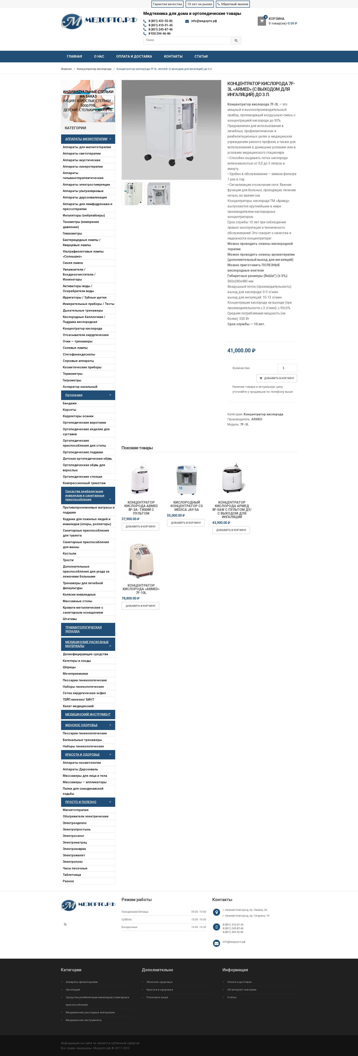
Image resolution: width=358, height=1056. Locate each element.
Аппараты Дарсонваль (80, 769)
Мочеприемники (75, 673)
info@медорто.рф (234, 941)
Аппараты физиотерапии (82, 982)
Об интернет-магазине (241, 989)
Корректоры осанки (78, 416)
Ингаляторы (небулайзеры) (84, 215)
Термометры (72, 374)
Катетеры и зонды (77, 661)
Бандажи (70, 403)
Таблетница (72, 875)
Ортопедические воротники (84, 422)
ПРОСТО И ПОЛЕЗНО (80, 802)
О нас (99, 56)
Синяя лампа (73, 263)
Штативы (70, 619)
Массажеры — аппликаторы (84, 782)
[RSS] (65, 924)
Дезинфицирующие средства (85, 654)
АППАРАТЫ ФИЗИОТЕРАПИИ (86, 139)
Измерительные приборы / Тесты (88, 304)
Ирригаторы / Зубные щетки (84, 297)
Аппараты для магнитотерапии (87, 147)
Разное (68, 881)
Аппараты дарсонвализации (85, 197)
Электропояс (73, 862)
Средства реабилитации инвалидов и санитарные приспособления (84, 495)
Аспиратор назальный (80, 387)
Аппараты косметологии (82, 763)
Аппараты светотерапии (82, 153)
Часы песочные (75, 868)
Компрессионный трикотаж (84, 483)
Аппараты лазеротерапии (83, 166)
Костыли (69, 553)
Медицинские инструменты (84, 1020)
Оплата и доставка (134, 56)
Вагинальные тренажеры (82, 740)
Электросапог (73, 836)
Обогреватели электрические (86, 816)
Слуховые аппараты (78, 361)
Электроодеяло (75, 823)
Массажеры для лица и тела (85, 776)
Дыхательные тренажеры (83, 310)
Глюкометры (72, 233)
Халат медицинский (78, 706)
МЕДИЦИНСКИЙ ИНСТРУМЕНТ (87, 714)
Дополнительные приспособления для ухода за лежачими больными (86, 572)
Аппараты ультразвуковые (83, 191)
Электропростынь (77, 829)
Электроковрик (74, 849)
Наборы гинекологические (83, 687)
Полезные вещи (157, 997)
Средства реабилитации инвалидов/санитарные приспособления (97, 1001)
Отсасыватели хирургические (86, 335)
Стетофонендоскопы (79, 354)
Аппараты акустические (81, 160)
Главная (74, 56)
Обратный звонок (234, 4)
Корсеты (69, 410)
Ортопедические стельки (82, 476)
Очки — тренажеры (77, 341)
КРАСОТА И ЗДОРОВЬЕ (82, 754)
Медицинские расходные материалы (90, 1012)
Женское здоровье (159, 982)
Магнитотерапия (75, 810)
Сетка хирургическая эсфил (84, 693)
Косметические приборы (82, 367)
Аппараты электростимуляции (86, 184)
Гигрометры (72, 380)
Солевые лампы (75, 348)
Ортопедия (73, 395)
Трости (68, 560)
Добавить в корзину (279, 378)
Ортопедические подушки (83, 452)
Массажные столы (77, 601)
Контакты (173, 56)
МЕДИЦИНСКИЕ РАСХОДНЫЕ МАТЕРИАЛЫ (87, 644)
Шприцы (69, 667)
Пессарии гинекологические (85, 680)
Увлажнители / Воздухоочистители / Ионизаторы (79, 275)
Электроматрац (75, 842)
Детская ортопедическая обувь (87, 458)
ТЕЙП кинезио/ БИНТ (78, 699)
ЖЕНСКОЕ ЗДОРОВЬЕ (81, 725)
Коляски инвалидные (79, 594)
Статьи (201, 56)
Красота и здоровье (159, 989)
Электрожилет (74, 855)
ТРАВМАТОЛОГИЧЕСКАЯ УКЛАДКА (83, 629)
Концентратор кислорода (94, 68)
